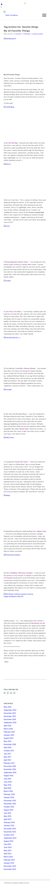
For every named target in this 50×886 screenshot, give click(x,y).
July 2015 (7, 813)
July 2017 (7, 754)
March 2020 (8, 729)
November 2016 (10, 769)
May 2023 (7, 707)
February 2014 (9, 860)
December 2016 (10, 766)
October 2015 (9, 807)
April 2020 (7, 726)
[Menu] (43, 15)
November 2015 (10, 804)
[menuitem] (43, 15)
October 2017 (9, 751)
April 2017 (7, 760)
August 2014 (8, 841)
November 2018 (10, 744)
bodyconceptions (38, 34)
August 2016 (8, 776)
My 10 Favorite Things (17, 30)
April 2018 (7, 747)
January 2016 (9, 797)
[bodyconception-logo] (21, 15)
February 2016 (9, 794)
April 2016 (7, 788)
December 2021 (10, 713)
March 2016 (8, 791)
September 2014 (10, 838)
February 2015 (9, 822)
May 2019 (7, 741)
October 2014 (9, 835)
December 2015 (10, 801)
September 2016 (10, 772)
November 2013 (10, 869)
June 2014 (8, 847)
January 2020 (9, 735)
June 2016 (8, 782)
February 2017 (9, 763)
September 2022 (10, 710)
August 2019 (8, 738)
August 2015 (8, 810)
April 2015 (7, 819)
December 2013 (10, 866)
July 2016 (7, 779)
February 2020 (9, 732)
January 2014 (9, 863)
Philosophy (27, 34)
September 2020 (10, 722)
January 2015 (9, 825)
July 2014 (7, 844)
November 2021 (10, 716)
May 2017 (7, 757)
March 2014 (8, 857)
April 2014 (7, 854)
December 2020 (10, 719)
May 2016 (7, 785)
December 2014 (10, 829)
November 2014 (10, 832)
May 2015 (7, 816)
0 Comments (17, 34)
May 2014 (7, 850)
